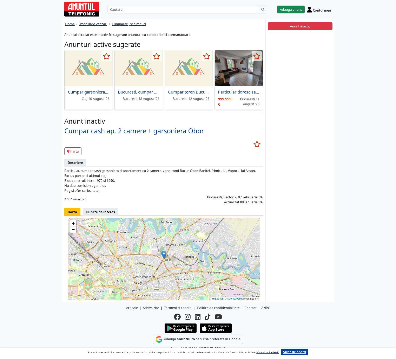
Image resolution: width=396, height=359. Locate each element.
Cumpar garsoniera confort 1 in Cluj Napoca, (110, 92)
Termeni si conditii (178, 308)
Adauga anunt (291, 9)
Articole (132, 308)
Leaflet (218, 298)
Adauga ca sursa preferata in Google (201, 339)
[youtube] (218, 317)
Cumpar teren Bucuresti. (191, 92)
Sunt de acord (294, 352)
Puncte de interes (100, 212)
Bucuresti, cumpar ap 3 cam (144, 92)
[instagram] (188, 317)
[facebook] (177, 317)
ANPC (265, 308)
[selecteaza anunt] (106, 56)
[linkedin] (197, 317)
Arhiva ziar (151, 308)
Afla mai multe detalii (267, 352)
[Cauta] (263, 9)
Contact (250, 308)
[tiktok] (207, 317)
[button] (163, 255)
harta (74, 151)
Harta (72, 212)
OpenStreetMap (236, 298)
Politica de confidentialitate (218, 308)
